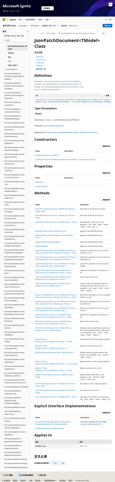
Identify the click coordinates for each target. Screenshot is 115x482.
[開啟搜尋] (106, 20)
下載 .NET (107, 26)
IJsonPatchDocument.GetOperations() (49, 428)
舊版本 (15, 480)
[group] (73, 100)
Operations (39, 182)
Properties (40, 63)
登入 (110, 19)
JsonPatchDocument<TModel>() (47, 155)
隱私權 (37, 480)
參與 (30, 480)
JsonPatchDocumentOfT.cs (51, 89)
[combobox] (15, 36)
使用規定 (63, 480)
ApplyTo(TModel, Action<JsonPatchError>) (50, 231)
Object (48, 120)
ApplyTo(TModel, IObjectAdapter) (47, 242)
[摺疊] (28, 31)
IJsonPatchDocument (89, 132)
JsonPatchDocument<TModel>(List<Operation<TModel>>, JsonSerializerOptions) (65, 159)
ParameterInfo (96, 424)
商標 (70, 480)
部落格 (22, 480)
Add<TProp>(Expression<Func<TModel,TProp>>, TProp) (55, 222)
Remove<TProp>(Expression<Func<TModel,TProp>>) (54, 352)
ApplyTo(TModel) (41, 246)
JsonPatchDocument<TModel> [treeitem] (17, 47)
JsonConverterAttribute (54, 125)
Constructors (41, 60)
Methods (39, 65)
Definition (39, 57)
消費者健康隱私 (49, 480)
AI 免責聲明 (6, 480)
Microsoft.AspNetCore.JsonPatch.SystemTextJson (76, 33)
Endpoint (83, 424)
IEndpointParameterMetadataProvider (61, 132)
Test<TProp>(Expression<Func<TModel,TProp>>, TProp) (55, 397)
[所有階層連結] (36, 33)
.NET (42, 33)
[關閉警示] (110, 4)
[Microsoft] (4, 19)
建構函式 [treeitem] (11, 53)
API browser (51, 33)
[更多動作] (110, 33)
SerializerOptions (41, 186)
